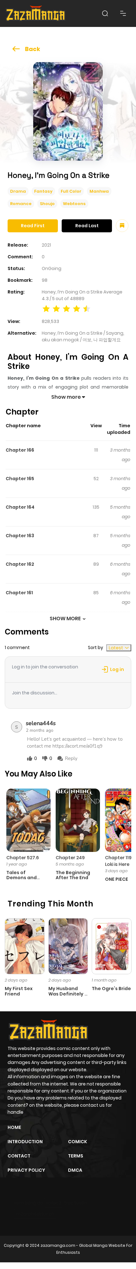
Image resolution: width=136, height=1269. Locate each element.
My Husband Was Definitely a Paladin (68, 993)
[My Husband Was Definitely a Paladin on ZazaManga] (68, 946)
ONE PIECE (116, 879)
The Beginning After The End (73, 875)
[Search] (105, 13)
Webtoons (74, 204)
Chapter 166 (20, 450)
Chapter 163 (20, 535)
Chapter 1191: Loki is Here (119, 860)
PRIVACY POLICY (26, 1170)
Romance (21, 204)
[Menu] (123, 13)
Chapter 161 (19, 592)
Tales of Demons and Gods (21, 877)
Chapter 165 (20, 478)
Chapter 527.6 (22, 857)
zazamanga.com (57, 1245)
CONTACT (19, 1156)
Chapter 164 (20, 507)
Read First (33, 225)
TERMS (75, 1156)
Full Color (71, 191)
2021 (46, 245)
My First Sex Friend (19, 991)
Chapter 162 (20, 564)
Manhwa (99, 191)
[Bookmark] (122, 225)
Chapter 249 (70, 857)
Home (14, 1127)
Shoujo (47, 204)
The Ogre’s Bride (111, 988)
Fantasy (43, 191)
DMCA (75, 1170)
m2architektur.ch (35, 1214)
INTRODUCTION (25, 1141)
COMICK (77, 1141)
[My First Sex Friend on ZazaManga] (24, 946)
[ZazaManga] (36, 13)
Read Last (87, 225)
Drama (18, 191)
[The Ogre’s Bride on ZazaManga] (111, 946)
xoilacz (53, 1203)
